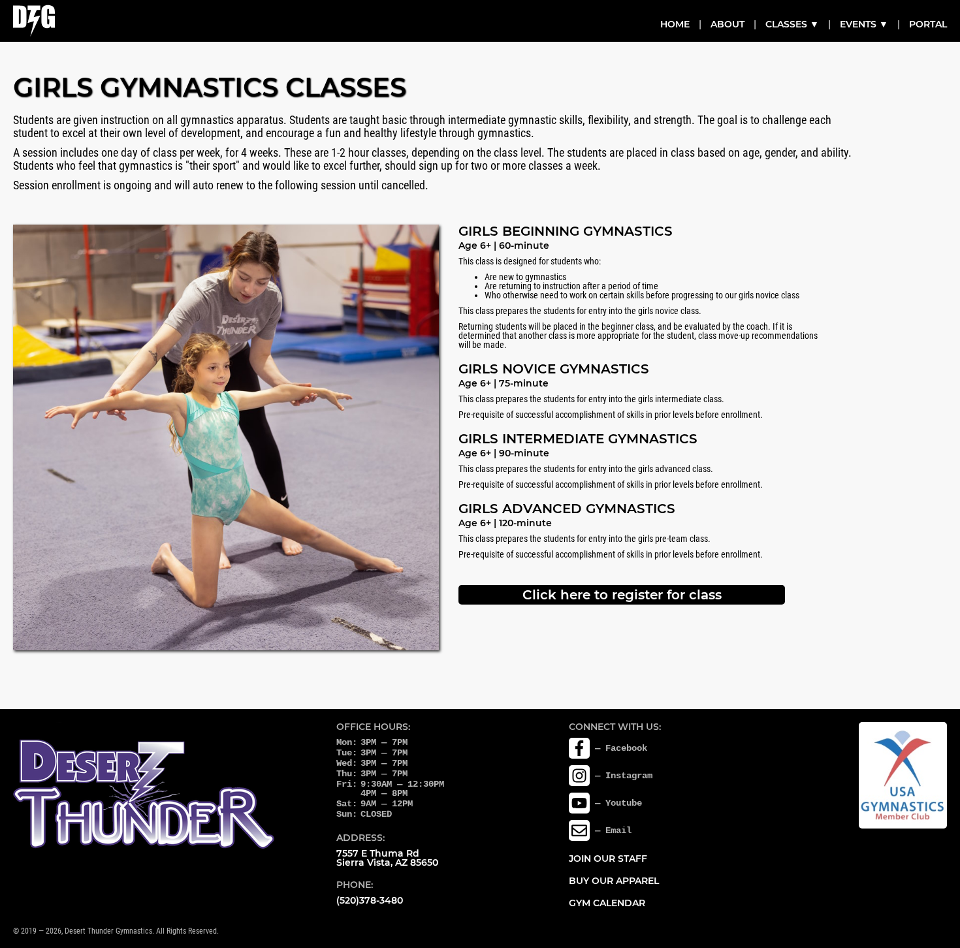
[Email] (579, 830)
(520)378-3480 (369, 900)
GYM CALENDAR (607, 903)
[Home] (34, 21)
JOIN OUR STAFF (608, 858)
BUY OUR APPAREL (614, 880)
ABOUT (727, 24)
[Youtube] (579, 803)
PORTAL (928, 24)
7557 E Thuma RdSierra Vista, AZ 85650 (387, 858)
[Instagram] (579, 775)
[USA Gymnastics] (903, 775)
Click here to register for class (622, 595)
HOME (675, 24)
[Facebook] (579, 748)
